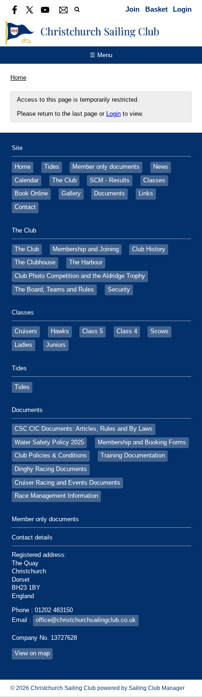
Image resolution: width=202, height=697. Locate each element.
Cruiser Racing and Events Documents (67, 483)
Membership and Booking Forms (142, 442)
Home (18, 77)
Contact (25, 207)
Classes (154, 180)
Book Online (31, 193)
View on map (32, 653)
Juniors (56, 345)
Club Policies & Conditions (51, 455)
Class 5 (92, 331)
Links (146, 193)
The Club (64, 180)
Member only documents (106, 167)
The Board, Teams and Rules (54, 289)
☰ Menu (101, 55)
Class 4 (127, 331)
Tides (51, 167)
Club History (148, 249)
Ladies (23, 345)
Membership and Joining (86, 249)
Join (132, 9)
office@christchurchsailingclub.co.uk (86, 620)
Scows (159, 331)
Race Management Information (56, 496)
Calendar (27, 180)
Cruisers (26, 331)
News (160, 167)
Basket (156, 9)
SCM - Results (110, 180)
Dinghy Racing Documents (51, 469)
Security (119, 289)
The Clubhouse (35, 262)
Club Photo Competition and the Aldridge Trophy (80, 276)
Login (182, 9)
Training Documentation (133, 455)
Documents (109, 193)
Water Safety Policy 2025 (49, 442)
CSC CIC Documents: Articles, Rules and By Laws (84, 429)
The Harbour (85, 262)
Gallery (71, 193)
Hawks (60, 331)
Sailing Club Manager (157, 688)
